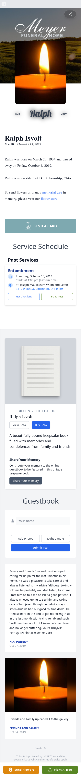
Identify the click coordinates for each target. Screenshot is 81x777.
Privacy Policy (29, 759)
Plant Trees (57, 296)
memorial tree (52, 192)
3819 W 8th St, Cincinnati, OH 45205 (39, 289)
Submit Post (40, 547)
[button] (40, 685)
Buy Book (41, 425)
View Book (19, 425)
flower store (49, 198)
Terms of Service (51, 759)
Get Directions (24, 296)
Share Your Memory (26, 480)
